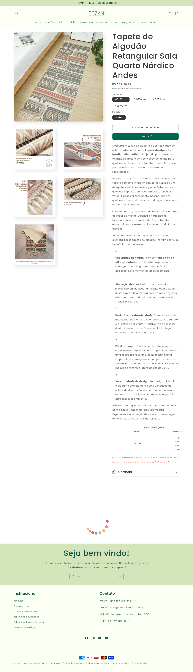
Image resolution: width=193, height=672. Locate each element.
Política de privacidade (97, 663)
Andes (119, 117)
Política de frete (139, 663)
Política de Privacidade (27, 616)
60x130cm (140, 99)
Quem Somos (21, 606)
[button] (17, 13)
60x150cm (159, 99)
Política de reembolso (73, 663)
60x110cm (121, 99)
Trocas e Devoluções (25, 611)
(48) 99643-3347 (125, 600)
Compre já (145, 136)
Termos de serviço (120, 663)
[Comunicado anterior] (14, 3)
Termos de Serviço (24, 627)
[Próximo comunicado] (178, 3)
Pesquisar (19, 600)
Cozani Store (28, 663)
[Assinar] (120, 576)
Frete (114, 88)
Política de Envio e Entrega (29, 622)
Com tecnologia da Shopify (47, 663)
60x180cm (121, 105)
